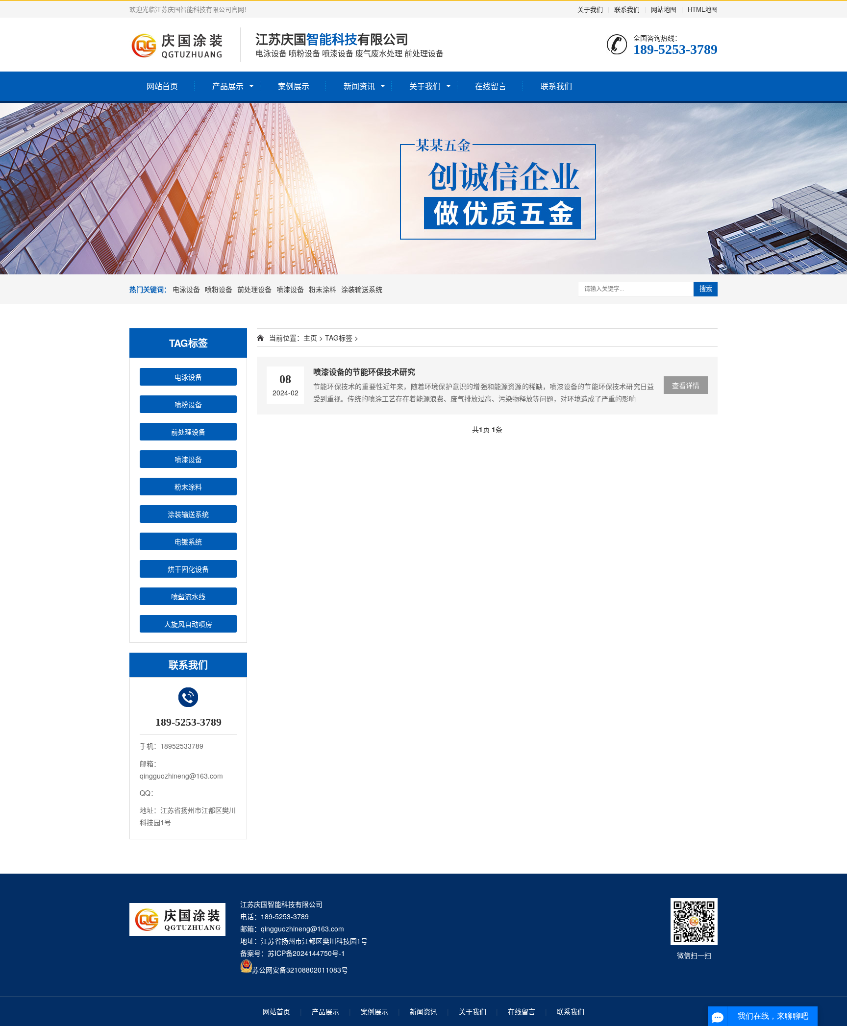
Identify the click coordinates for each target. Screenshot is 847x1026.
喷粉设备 (218, 289)
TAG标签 (338, 337)
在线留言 (490, 86)
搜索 (705, 289)
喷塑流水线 (188, 596)
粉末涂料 (322, 289)
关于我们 (590, 9)
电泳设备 (186, 289)
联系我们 (627, 9)
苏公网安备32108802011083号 (300, 970)
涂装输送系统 (361, 289)
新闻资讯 (359, 86)
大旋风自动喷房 (188, 624)
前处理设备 (254, 289)
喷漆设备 (290, 289)
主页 (310, 337)
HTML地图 (703, 9)
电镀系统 (188, 541)
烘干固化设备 (188, 569)
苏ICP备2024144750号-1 (306, 953)
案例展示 (293, 86)
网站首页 (162, 86)
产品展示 (228, 86)
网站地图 (663, 9)
